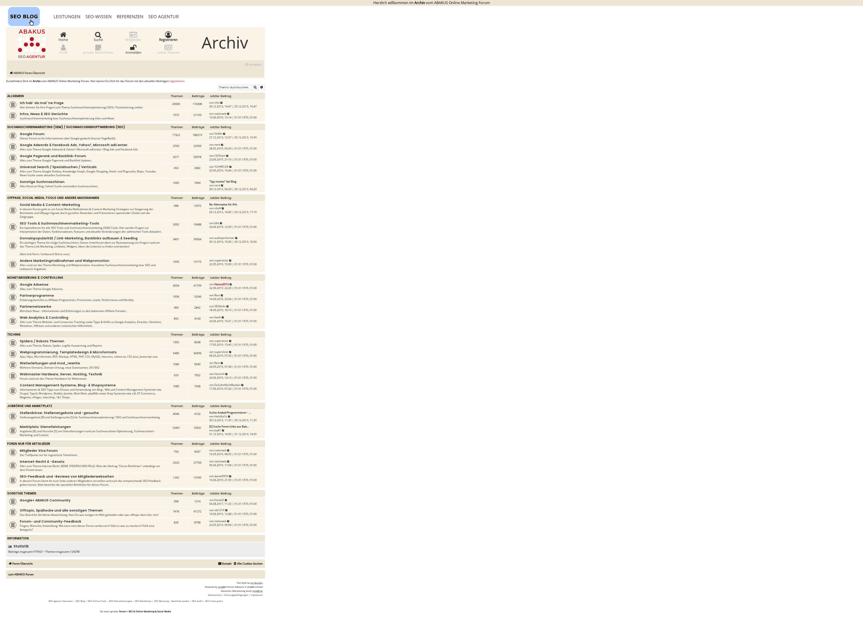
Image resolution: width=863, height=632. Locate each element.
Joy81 (217, 430)
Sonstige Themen (21, 493)
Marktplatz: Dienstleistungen (45, 427)
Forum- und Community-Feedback (50, 521)
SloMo (218, 134)
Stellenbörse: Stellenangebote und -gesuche (59, 413)
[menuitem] (253, 65)
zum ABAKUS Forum (21, 574)
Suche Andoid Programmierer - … (230, 412)
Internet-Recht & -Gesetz (42, 461)
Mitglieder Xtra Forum (39, 450)
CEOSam (219, 156)
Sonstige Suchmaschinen (42, 182)
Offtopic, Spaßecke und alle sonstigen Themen (61, 510)
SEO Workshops (143, 601)
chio (217, 103)
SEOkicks (220, 306)
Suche (98, 39)
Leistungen (66, 16)
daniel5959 (221, 476)
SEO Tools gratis (214, 601)
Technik (14, 334)
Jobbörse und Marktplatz (29, 406)
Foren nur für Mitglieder (28, 444)
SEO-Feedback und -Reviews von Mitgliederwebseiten (67, 476)
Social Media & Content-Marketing (50, 205)
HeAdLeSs (220, 416)
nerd (217, 145)
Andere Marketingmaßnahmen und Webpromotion (64, 260)
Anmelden (133, 52)
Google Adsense (34, 284)
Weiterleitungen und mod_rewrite (50, 363)
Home (63, 39)
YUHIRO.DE (221, 167)
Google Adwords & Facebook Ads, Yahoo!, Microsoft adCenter (73, 145)
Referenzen (130, 16)
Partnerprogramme (37, 295)
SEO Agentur (163, 16)
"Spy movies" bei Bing (222, 181)
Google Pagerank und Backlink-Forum (53, 156)
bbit (216, 223)
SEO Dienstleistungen (120, 601)
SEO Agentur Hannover (61, 601)
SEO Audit (197, 601)
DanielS (219, 500)
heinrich (219, 374)
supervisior (221, 260)
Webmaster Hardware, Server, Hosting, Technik (61, 374)
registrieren (176, 81)
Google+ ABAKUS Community (45, 500)
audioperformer (224, 238)
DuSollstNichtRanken (227, 385)
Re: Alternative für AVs (223, 204)
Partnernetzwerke (35, 306)
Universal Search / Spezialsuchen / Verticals (58, 167)
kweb (217, 317)
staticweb (220, 114)
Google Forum (32, 134)
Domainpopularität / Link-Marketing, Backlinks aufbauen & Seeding (79, 238)
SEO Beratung (161, 601)
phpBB (221, 586)
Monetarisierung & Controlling (35, 278)
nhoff (217, 208)
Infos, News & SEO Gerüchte (44, 114)
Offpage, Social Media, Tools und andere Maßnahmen (53, 198)
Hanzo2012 (221, 284)
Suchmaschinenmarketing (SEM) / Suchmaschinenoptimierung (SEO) (66, 127)
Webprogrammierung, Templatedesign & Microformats (68, 352)
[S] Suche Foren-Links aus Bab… (229, 426)
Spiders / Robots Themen (42, 341)
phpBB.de (258, 590)
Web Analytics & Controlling (44, 317)
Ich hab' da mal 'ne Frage (42, 103)
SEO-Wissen (98, 16)
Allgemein (15, 96)
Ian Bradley (257, 582)
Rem (217, 295)
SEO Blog (80, 601)
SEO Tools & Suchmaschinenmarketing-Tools (59, 223)
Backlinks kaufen (180, 601)
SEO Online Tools (97, 601)
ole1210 (219, 510)
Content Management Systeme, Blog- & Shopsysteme (68, 385)
